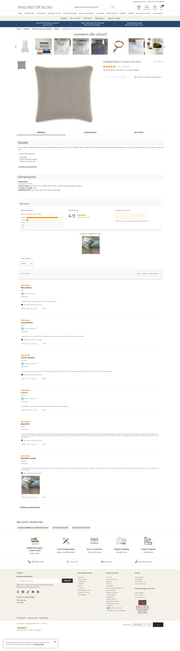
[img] (64, 94)
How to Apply (139, 595)
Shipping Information (27, 167)
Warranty (109, 581)
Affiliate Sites (127, 624)
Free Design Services (139, 1)
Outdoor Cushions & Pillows (42, 29)
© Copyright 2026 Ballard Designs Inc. (28, 623)
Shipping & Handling (112, 601)
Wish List (109, 584)
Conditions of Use (21, 617)
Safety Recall (110, 597)
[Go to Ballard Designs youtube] (33, 592)
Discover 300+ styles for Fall (133, 25)
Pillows (56, 29)
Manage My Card (140, 597)
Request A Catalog (111, 592)
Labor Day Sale (47, 25)
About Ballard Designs (85, 573)
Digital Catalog (110, 590)
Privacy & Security (32, 617)
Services (137, 573)
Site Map (44, 623)
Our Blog (80, 584)
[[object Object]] (90, 357)
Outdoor (26, 29)
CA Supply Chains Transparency (116, 610)
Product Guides (111, 599)
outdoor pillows (60, 528)
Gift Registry (110, 586)
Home (19, 29)
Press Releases (82, 594)
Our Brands (81, 581)
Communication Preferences (115, 588)
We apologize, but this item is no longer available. (121, 70)
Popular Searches (43, 617)
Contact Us (81, 588)
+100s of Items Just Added (92, 25)
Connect (20, 573)
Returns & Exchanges (112, 603)
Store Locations (82, 579)
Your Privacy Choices (116, 608)
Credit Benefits (139, 593)
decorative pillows (81, 528)
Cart (161, 9)
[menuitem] (20, 13)
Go (158, 624)
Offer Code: (32, 630)
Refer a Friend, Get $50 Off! (156, 1)
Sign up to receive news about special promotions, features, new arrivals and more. (35, 586)
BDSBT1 (38, 630)
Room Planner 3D (140, 584)
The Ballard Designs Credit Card (145, 588)
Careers (80, 586)
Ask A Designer (139, 577)
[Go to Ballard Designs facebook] (23, 592)
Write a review (126, 66)
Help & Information (112, 573)
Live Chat (109, 577)
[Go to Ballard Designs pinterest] (38, 592)
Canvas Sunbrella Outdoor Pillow (33, 528)
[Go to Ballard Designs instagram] (18, 592)
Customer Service (111, 579)
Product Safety (110, 594)
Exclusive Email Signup (25, 576)
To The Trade (138, 581)
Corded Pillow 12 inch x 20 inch (72, 29)
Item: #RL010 (158, 61)
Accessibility (109, 605)
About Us (80, 577)
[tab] (41, 132)
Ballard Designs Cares (84, 590)
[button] (35, 7)
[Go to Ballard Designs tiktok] (28, 592)
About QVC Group (83, 592)
